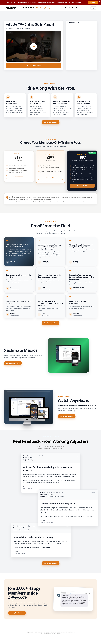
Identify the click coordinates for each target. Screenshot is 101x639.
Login (93, 8)
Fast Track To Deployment (77, 8)
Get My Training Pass (50, 122)
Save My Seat (93, 2)
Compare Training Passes (33, 65)
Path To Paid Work (28, 8)
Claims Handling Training (43, 8)
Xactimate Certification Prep (60, 8)
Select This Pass (18, 177)
